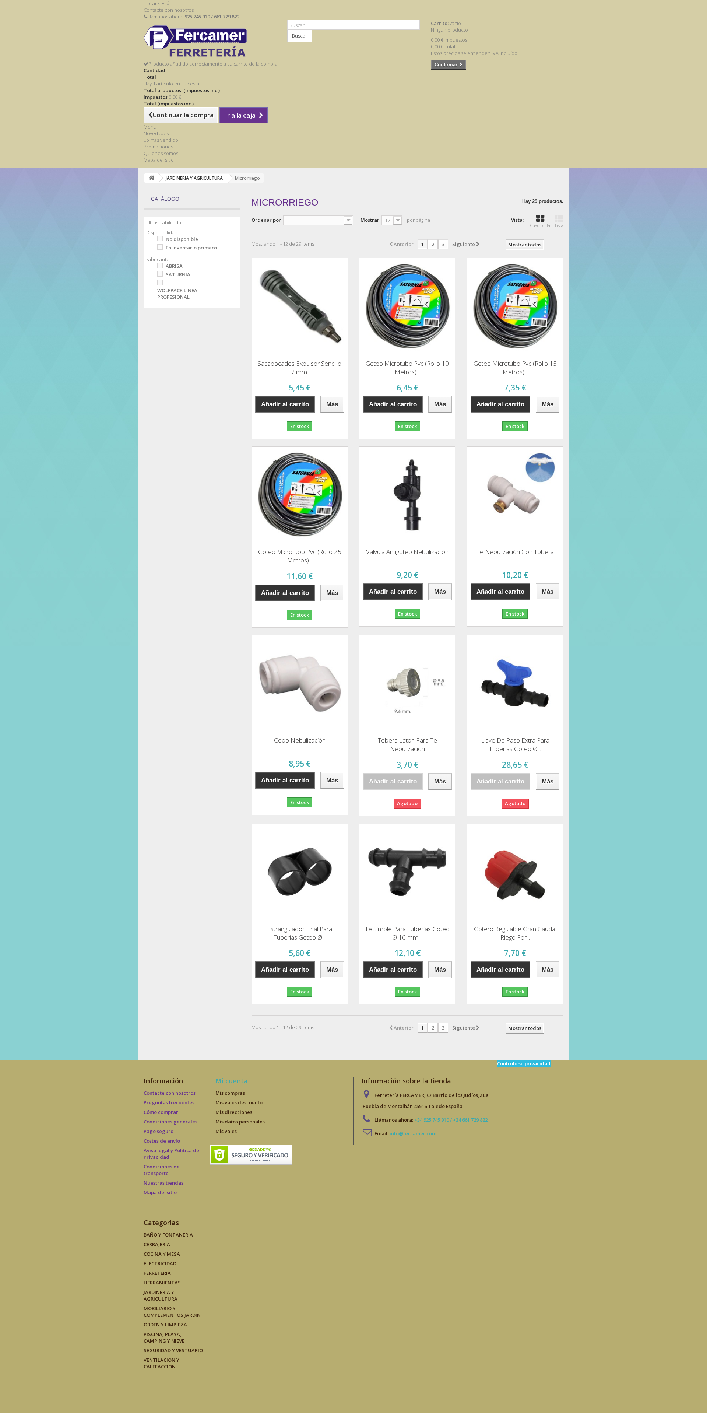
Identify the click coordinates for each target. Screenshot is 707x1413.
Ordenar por (266, 220)
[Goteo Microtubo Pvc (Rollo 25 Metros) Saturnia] (299, 494)
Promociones (158, 146)
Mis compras (230, 1093)
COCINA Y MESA (162, 1254)
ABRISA (174, 266)
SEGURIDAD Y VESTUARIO (173, 1350)
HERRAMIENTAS (162, 1282)
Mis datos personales (240, 1121)
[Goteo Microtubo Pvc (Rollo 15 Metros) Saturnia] (514, 306)
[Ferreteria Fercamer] (210, 42)
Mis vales (226, 1131)
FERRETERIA (157, 1273)
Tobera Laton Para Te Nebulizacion (407, 744)
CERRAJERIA (157, 1244)
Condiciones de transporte (162, 1170)
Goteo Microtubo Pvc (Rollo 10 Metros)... (407, 367)
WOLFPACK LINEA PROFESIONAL (177, 293)
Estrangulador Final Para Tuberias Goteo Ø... (299, 933)
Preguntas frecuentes (169, 1102)
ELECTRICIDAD (160, 1263)
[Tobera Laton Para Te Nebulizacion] (407, 683)
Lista (559, 225)
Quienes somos (161, 153)
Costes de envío (162, 1140)
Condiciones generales (170, 1121)
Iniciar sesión (158, 3)
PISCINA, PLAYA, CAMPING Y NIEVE (164, 1337)
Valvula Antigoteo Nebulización (407, 551)
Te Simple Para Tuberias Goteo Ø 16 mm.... (407, 933)
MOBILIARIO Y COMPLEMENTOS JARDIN (172, 1311)
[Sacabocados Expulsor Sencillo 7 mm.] (299, 306)
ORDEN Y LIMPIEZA (165, 1324)
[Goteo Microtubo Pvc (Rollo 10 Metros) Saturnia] (407, 306)
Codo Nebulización (300, 740)
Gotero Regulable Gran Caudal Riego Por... (515, 933)
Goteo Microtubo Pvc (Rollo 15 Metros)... (515, 367)
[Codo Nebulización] (299, 683)
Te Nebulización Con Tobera (515, 551)
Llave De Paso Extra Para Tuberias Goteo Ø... (515, 744)
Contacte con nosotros (169, 10)
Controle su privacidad (524, 1063)
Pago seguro (158, 1131)
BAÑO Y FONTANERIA (168, 1234)
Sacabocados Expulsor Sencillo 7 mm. (299, 367)
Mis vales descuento (239, 1102)
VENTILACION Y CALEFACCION (161, 1363)
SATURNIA (178, 274)
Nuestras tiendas (163, 1182)
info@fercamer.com (413, 1133)
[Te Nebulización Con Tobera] (514, 494)
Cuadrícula (540, 225)
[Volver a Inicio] (151, 178)
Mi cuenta (231, 1080)
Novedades (156, 133)
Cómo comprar (161, 1112)
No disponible (182, 239)
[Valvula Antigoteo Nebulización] (407, 494)
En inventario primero (191, 247)
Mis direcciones (233, 1112)
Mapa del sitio (159, 160)
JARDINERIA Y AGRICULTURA (160, 1295)
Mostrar (369, 220)
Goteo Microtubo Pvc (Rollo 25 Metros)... (299, 555)
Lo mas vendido (161, 140)
